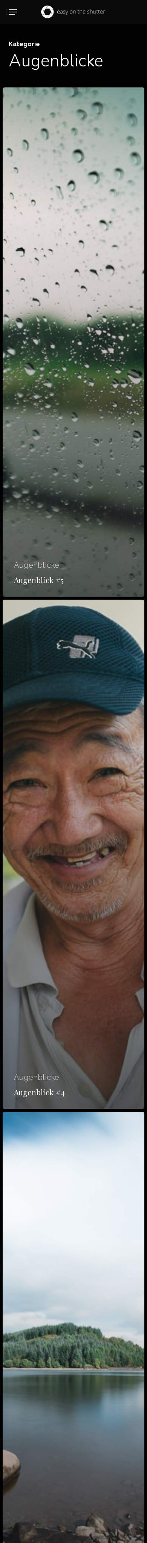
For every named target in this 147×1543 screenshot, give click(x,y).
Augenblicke (36, 565)
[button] (13, 12)
